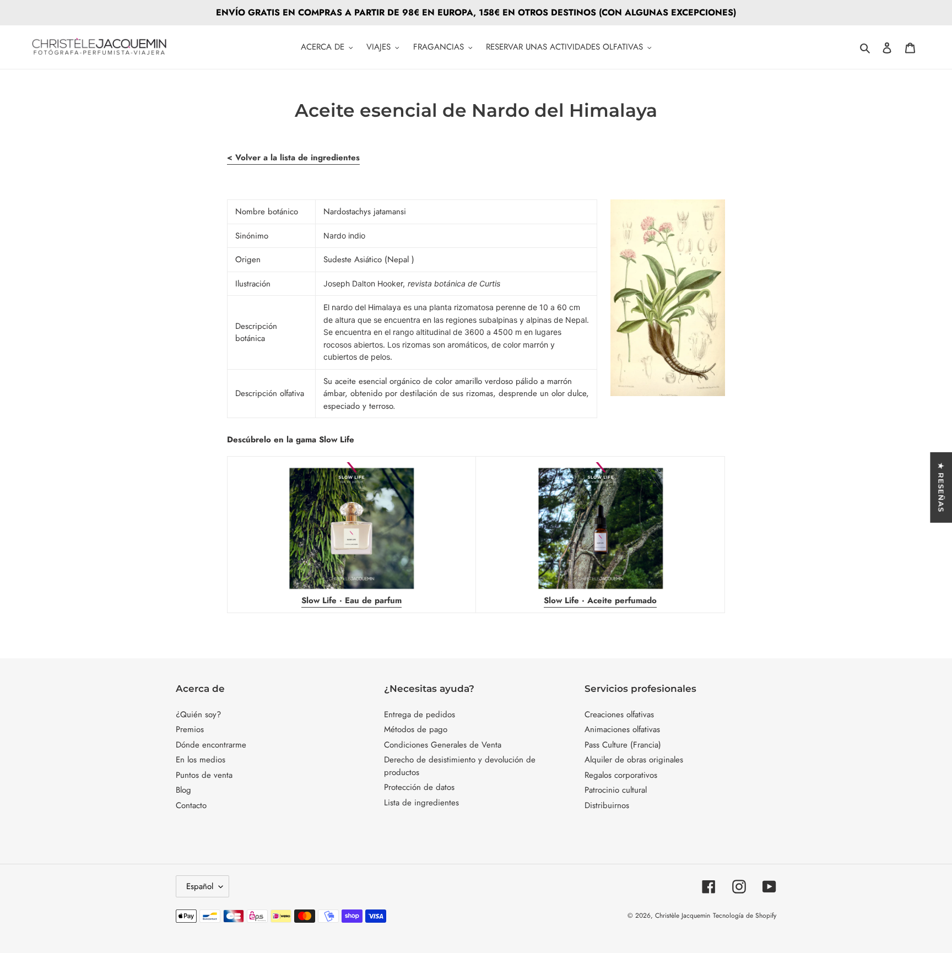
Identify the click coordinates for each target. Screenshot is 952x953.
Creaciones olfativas (619, 714)
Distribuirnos (607, 805)
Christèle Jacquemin (682, 915)
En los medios (200, 760)
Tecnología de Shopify (744, 915)
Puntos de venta (204, 775)
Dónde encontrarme (211, 745)
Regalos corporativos (621, 775)
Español (199, 886)
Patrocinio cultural (616, 790)
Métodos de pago (415, 729)
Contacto (191, 805)
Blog (183, 790)
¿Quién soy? (198, 714)
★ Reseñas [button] (941, 487)
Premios (190, 729)
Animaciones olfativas (622, 729)
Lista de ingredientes (421, 803)
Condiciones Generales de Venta (442, 745)
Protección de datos (419, 787)
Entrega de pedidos (419, 714)
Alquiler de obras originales (634, 760)
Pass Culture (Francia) (623, 745)
